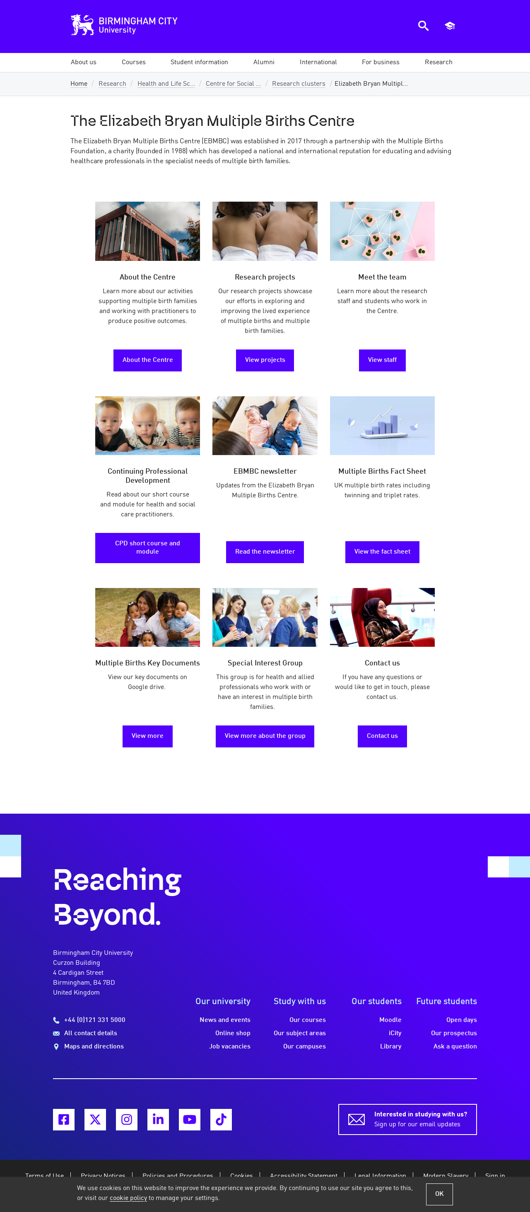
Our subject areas (300, 1033)
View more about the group (265, 736)
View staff (382, 360)
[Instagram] (126, 1119)
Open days (461, 1020)
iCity (395, 1033)
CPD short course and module (147, 547)
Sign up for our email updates (420, 1119)
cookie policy (128, 1198)
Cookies (241, 1176)
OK (439, 1194)
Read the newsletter (265, 552)
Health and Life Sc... (166, 84)
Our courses (307, 1020)
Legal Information (380, 1176)
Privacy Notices (103, 1176)
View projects (265, 360)
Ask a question (455, 1046)
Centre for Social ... (233, 84)
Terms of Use (44, 1176)
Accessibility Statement (303, 1176)
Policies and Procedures (177, 1176)
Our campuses (304, 1046)
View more (148, 736)
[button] (83, 62)
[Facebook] (64, 1119)
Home (78, 84)
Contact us (382, 736)
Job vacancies (230, 1046)
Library (391, 1046)
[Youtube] (189, 1119)
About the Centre (148, 360)
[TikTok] (221, 1119)
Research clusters (298, 84)
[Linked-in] (158, 1119)
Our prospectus (454, 1033)
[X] (95, 1119)
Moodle (390, 1020)
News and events (225, 1020)
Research (112, 84)
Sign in (495, 1176)
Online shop (233, 1033)
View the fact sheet (382, 552)
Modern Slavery (445, 1176)
